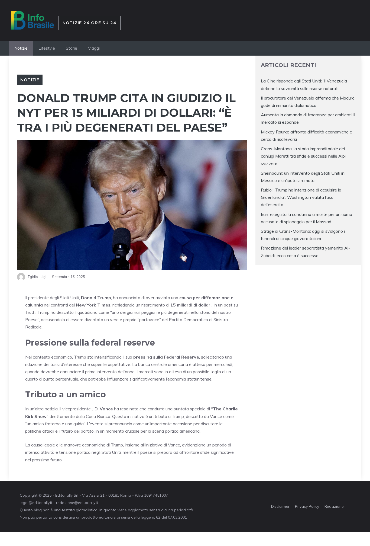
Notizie (21, 48)
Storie (71, 48)
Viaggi (94, 48)
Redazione (334, 506)
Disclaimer (280, 506)
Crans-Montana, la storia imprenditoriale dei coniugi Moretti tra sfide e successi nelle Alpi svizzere (303, 156)
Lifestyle (46, 48)
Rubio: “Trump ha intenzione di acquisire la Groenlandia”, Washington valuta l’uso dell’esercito (301, 197)
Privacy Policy (307, 506)
